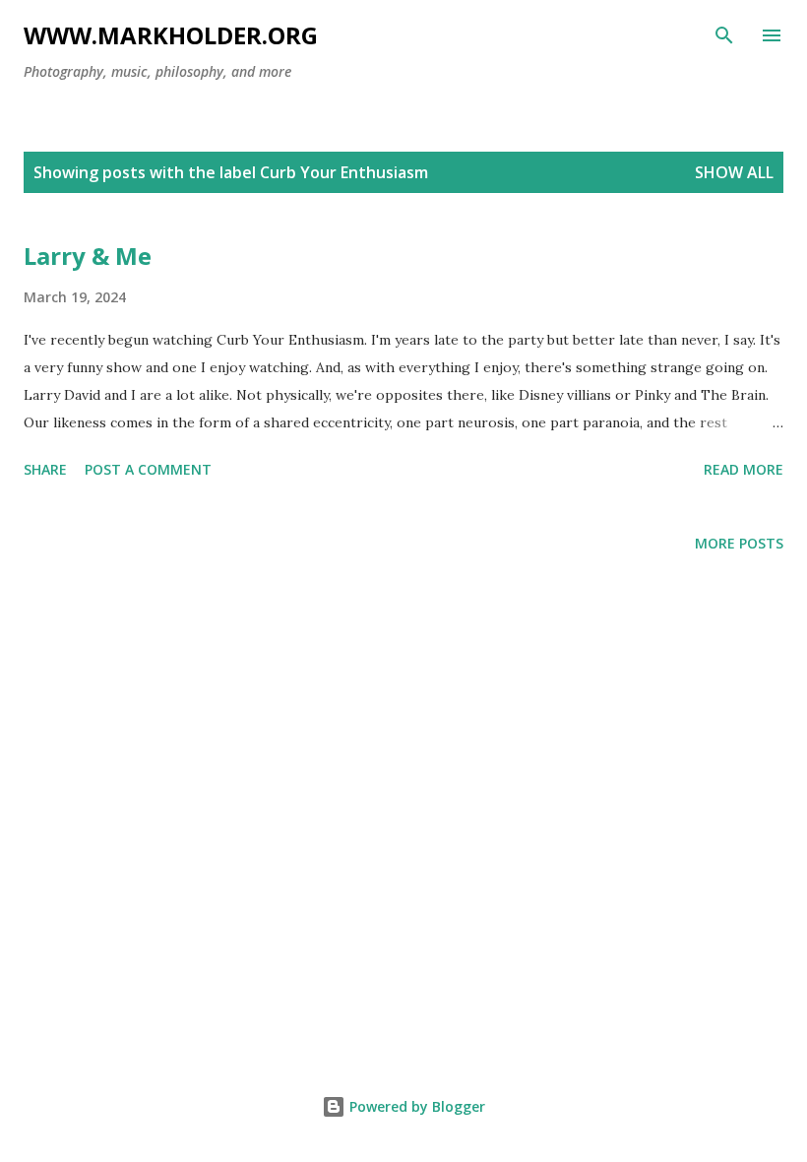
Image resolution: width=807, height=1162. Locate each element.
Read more (743, 469)
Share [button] (45, 469)
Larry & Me (88, 255)
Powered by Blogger (415, 1106)
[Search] (724, 35)
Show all (734, 172)
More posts (739, 543)
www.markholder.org (171, 35)
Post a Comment (148, 469)
